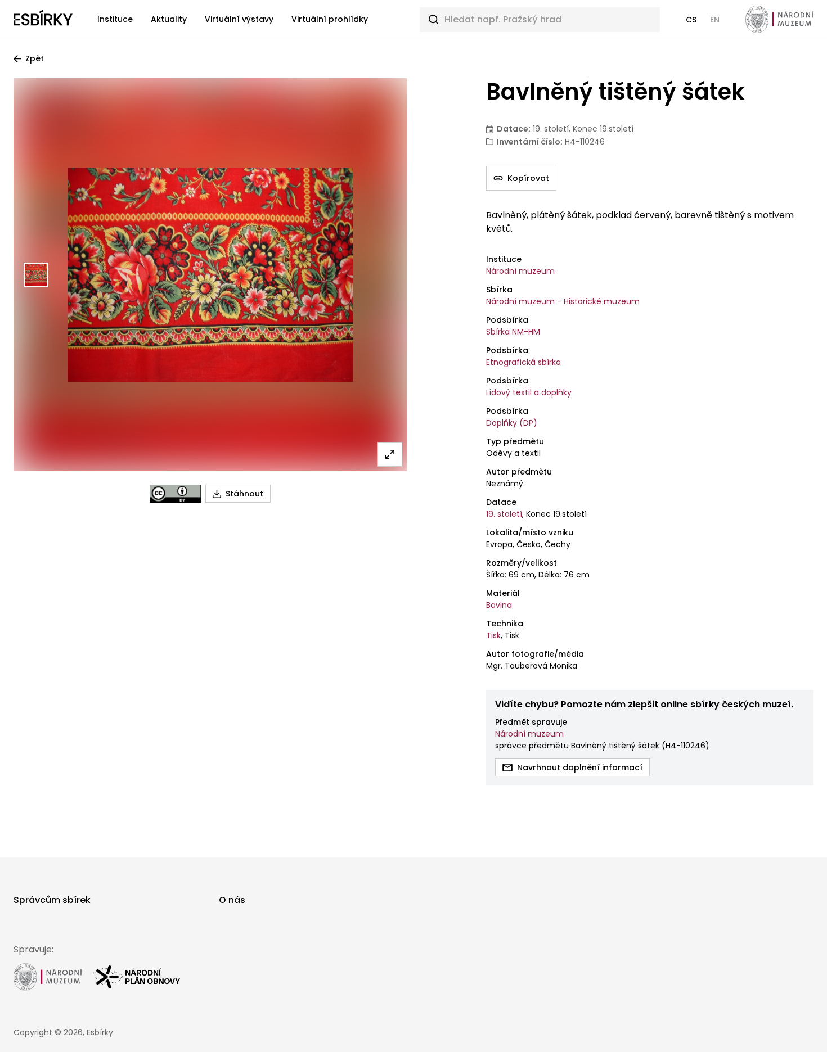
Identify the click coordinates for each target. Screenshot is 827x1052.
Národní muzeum (520, 271)
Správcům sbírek (52, 899)
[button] (691, 19)
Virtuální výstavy (239, 19)
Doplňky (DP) (511, 422)
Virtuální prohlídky (329, 19)
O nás (232, 899)
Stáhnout (244, 493)
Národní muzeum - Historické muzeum (563, 301)
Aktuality (169, 19)
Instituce (115, 19)
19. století (504, 514)
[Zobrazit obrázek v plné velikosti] (389, 454)
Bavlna (499, 605)
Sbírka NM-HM (513, 331)
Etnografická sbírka (523, 362)
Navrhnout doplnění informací (579, 767)
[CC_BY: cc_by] (175, 494)
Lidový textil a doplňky (529, 392)
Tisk (493, 635)
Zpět (34, 58)
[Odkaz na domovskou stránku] (43, 20)
